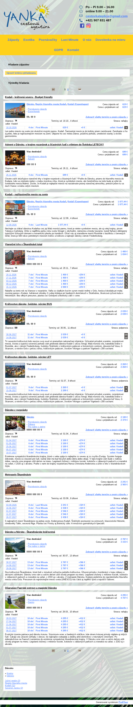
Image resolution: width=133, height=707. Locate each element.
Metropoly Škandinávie (18, 474)
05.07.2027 (11, 449)
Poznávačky (48, 39)
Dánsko (30, 104)
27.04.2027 (11, 621)
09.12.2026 (11, 284)
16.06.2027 (11, 508)
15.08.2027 (11, 390)
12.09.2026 (11, 225)
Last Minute (70, 39)
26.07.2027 (11, 517)
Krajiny (10, 673)
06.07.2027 (11, 630)
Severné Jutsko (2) (14, 688)
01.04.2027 (11, 440)
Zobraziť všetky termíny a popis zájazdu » (107, 117)
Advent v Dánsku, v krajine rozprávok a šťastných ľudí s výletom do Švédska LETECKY (54, 144)
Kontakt (73, 50)
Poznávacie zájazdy (37, 109)
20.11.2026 (11, 275)
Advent (31, 159)
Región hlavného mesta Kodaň (50, 104)
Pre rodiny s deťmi (36, 427)
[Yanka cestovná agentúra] (26, 17)
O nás (87, 39)
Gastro (31, 602)
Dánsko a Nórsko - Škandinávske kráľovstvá (30, 531)
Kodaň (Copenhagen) (78, 104)
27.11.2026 (11, 278)
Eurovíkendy (34, 111)
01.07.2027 (11, 387)
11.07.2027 (11, 514)
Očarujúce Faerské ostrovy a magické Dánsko (31, 588)
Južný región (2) (12, 680)
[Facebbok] (82, 27)
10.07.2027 (11, 452)
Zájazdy (13, 39)
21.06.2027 (11, 624)
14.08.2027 (11, 337)
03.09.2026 (11, 505)
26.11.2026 (11, 175)
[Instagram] (88, 27)
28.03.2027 (11, 618)
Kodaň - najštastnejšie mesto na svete (26, 194)
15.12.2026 (11, 287)
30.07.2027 (11, 562)
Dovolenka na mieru (110, 39)
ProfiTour (123, 702)
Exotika (29, 39)
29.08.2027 (11, 568)
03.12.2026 (11, 281)
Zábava (31, 424)
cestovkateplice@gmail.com (107, 16)
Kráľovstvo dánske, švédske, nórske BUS (28, 304)
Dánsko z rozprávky (16, 410)
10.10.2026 (11, 127)
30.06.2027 (11, 334)
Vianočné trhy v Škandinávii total (23, 244)
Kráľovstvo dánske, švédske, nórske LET (28, 357)
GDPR (58, 50)
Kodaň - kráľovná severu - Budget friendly (29, 97)
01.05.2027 (11, 443)
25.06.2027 (11, 446)
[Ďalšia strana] (79, 89)
